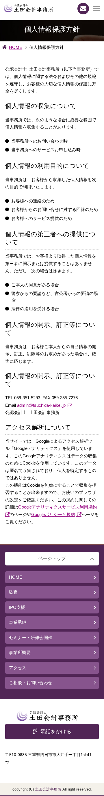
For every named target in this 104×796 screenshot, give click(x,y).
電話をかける (55, 731)
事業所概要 (20, 652)
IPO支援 (17, 607)
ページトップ (52, 558)
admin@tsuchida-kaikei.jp (41, 405)
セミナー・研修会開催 (30, 637)
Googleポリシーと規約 (53, 514)
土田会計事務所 (48, 789)
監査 (13, 592)
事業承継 (17, 622)
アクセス (17, 667)
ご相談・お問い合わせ (30, 682)
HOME (15, 47)
